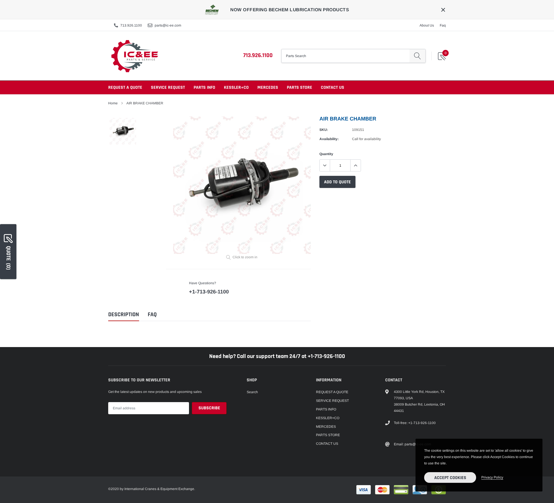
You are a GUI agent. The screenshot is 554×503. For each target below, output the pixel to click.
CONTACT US (332, 87)
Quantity (326, 154)
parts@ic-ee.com (168, 25)
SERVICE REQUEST (168, 87)
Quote (8, 258)
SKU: (323, 130)
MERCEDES (267, 87)
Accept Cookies (450, 478)
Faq (443, 25)
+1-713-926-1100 (209, 292)
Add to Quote (337, 182)
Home (113, 103)
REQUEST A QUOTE (125, 87)
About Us (427, 25)
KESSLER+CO (236, 87)
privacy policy (492, 477)
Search (252, 392)
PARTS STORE (299, 87)
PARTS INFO (204, 87)
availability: (329, 139)
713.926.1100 (131, 25)
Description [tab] (123, 314)
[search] (417, 56)
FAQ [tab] (152, 314)
